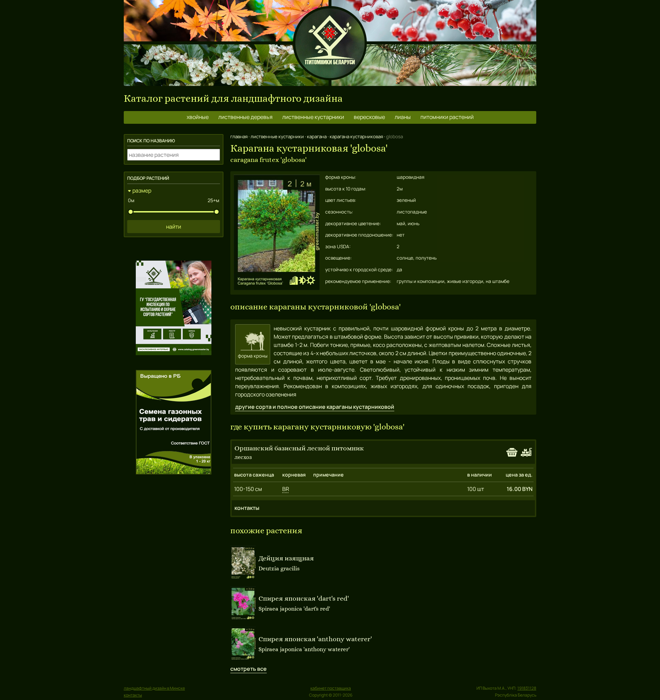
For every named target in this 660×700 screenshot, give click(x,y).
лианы (403, 117)
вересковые (369, 117)
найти (173, 226)
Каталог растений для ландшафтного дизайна (233, 98)
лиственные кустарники (313, 117)
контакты (246, 508)
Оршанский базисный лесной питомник (299, 448)
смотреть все (248, 669)
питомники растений (447, 117)
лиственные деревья (245, 117)
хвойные (198, 117)
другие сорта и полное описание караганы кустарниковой (314, 407)
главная (239, 136)
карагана (317, 136)
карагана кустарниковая (356, 136)
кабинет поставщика (330, 688)
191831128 (526, 688)
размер (141, 190)
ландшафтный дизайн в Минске (154, 688)
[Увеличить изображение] (277, 288)
